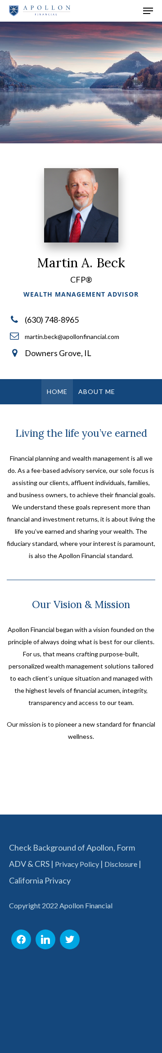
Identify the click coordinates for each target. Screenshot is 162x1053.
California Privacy (40, 880)
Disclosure (120, 864)
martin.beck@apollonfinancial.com (72, 336)
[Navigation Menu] (148, 10)
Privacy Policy (77, 864)
